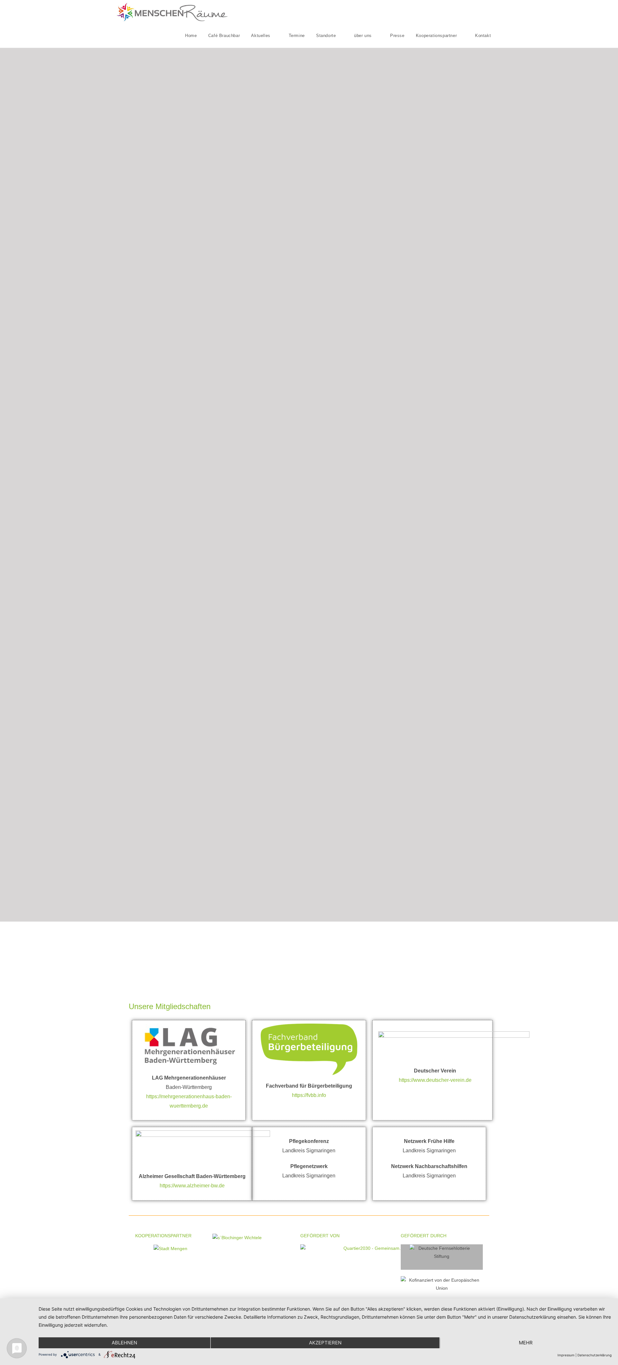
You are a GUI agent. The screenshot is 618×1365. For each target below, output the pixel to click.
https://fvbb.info (309, 1095)
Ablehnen (124, 1343)
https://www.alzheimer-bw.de (192, 1185)
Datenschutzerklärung (594, 1355)
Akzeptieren (325, 1343)
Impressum (566, 1355)
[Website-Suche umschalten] (502, 36)
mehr (526, 1343)
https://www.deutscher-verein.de (435, 1080)
